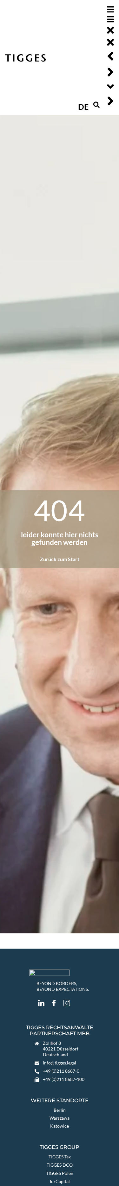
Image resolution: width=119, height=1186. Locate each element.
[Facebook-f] (54, 1003)
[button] (97, 105)
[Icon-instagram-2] (66, 1003)
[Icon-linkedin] (41, 1003)
